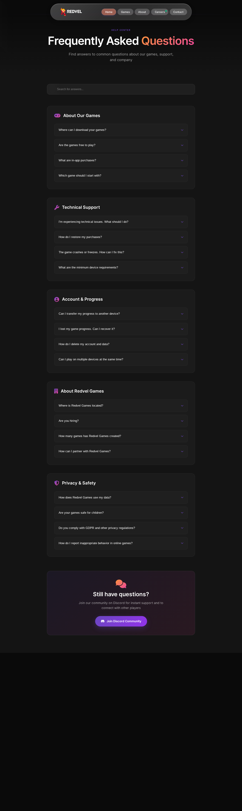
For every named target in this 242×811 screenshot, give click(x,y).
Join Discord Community (124, 621)
